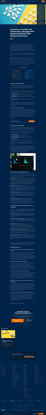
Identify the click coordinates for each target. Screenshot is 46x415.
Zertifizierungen (3, 372)
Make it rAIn (36, 381)
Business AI (13, 390)
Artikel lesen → (12, 348)
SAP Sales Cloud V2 (23, 91)
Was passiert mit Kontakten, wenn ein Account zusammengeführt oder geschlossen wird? (41, 22)
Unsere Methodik (3, 378)
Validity (23, 58)
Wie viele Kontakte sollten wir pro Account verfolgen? (41, 19)
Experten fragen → (31, 121)
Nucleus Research (13, 210)
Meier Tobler (25, 382)
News (35, 369)
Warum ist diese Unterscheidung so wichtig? (41, 10)
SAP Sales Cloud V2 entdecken (17, 320)
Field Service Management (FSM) (16, 380)
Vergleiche (36, 372)
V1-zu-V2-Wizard (37, 376)
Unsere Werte (2, 370)
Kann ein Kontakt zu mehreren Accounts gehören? (41, 17)
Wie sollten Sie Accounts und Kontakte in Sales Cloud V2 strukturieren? (41, 12)
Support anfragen (37, 387)
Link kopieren (14, 42)
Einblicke (33, 1)
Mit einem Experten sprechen (29, 320)
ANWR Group (25, 369)
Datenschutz (23, 413)
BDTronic (25, 371)
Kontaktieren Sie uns (29, 244)
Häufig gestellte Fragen (40, 14)
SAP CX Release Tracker (38, 375)
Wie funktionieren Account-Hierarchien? (41, 7)
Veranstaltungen (37, 371)
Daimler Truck (25, 372)
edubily (24, 374)
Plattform (30, 1)
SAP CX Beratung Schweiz (4, 374)
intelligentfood (25, 379)
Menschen (18, 1)
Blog (4, 3)
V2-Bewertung (37, 373)
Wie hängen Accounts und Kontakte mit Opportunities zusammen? (41, 24)
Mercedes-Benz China (26, 383)
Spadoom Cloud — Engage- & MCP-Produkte (39, 384)
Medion (24, 381)
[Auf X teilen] (18, 42)
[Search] (39, 1)
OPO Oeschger (25, 386)
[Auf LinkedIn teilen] (17, 42)
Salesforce (12, 128)
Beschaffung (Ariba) (14, 382)
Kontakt (43, 1)
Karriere (2, 371)
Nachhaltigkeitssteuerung (15, 383)
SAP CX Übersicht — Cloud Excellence (17, 369)
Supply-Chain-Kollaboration (15, 381)
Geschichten (26, 1)
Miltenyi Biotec (25, 384)
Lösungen (22, 1)
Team (1, 369)
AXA (24, 370)
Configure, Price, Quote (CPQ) (16, 379)
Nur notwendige (35, 413)
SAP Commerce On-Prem (38, 382)
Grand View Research (14, 86)
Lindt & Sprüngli (25, 380)
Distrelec (25, 373)
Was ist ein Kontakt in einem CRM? (40, 8)
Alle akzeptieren (41, 413)
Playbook (36, 374)
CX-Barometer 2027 (37, 377)
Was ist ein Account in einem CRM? (41, 5)
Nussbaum (25, 385)
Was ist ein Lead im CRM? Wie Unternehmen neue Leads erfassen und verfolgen (7, 341)
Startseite (2, 3)
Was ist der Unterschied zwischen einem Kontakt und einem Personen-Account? (41, 16)
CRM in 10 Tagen (37, 380)
